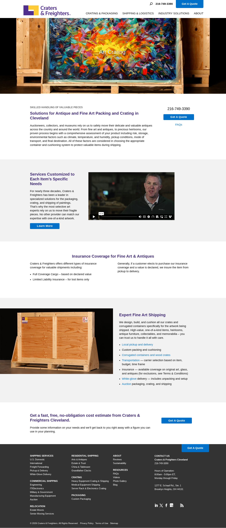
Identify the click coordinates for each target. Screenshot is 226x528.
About (198, 13)
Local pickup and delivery (137, 344)
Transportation (131, 360)
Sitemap (114, 523)
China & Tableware (80, 467)
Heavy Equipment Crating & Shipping (90, 481)
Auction (126, 383)
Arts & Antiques (79, 459)
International (36, 463)
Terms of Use (101, 523)
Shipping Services (41, 455)
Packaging (78, 495)
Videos (116, 477)
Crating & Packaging (102, 13)
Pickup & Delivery (39, 470)
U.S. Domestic (37, 459)
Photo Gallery (120, 481)
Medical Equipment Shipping (85, 484)
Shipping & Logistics (138, 13)
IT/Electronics (37, 488)
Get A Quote (190, 3)
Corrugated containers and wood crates (146, 355)
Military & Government (41, 492)
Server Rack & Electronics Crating (88, 488)
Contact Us (162, 456)
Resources (120, 470)
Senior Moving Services (42, 513)
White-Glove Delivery (40, 474)
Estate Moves (37, 510)
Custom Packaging (81, 499)
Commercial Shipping (44, 481)
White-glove (129, 378)
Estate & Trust (78, 463)
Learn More (45, 225)
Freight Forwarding (39, 467)
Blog (115, 484)
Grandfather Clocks (81, 470)
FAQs (178, 124)
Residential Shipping (85, 455)
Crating (76, 477)
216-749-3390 (164, 3)
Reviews (117, 459)
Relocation (37, 506)
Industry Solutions (173, 13)
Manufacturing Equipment (43, 495)
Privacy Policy (86, 523)
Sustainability (119, 463)
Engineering (36, 484)
